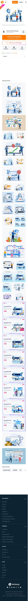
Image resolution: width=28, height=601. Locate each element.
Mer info (5, 55)
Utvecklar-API (5, 598)
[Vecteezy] (2, 2)
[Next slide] (22, 554)
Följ (23, 32)
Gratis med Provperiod (14, 37)
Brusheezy (4, 586)
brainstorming (6, 554)
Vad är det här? (15, 53)
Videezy (4, 591)
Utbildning (4, 595)
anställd (15, 554)
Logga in (21, 2)
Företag (4, 593)
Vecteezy (4, 588)
